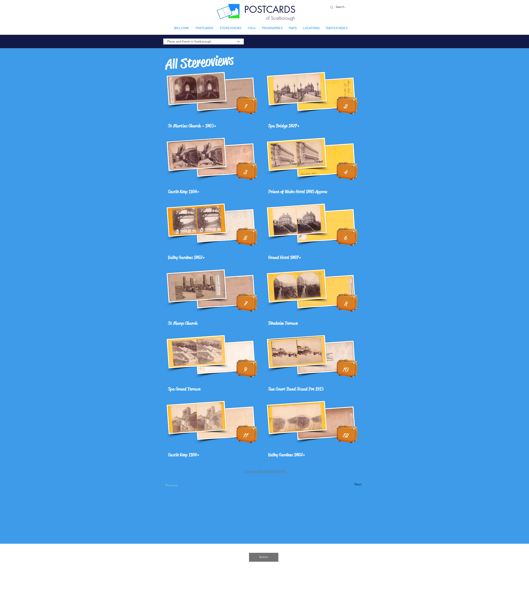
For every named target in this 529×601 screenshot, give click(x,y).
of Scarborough (280, 18)
